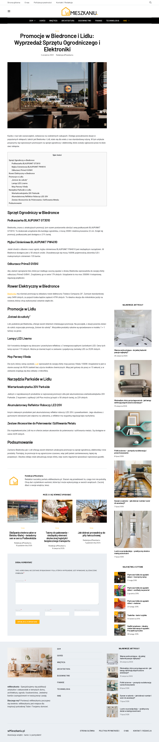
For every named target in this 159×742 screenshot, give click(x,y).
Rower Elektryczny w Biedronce (22, 173)
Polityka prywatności (43, 2)
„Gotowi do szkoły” (19, 180)
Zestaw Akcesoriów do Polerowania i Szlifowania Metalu (35, 200)
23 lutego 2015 (132, 607)
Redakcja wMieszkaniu (64, 55)
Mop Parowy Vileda (20, 187)
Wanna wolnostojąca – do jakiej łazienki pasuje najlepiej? (130, 351)
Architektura (67, 21)
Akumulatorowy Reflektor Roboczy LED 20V (30, 196)
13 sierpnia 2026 (120, 406)
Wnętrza (53, 21)
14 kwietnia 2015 (133, 619)
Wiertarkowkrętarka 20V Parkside (25, 193)
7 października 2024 (92, 543)
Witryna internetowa (82, 610)
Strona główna (13, 2)
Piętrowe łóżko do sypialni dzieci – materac (138, 602)
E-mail (48, 610)
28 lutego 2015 (132, 634)
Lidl (36, 364)
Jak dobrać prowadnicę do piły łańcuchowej (91, 534)
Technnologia (112, 21)
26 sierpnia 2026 (120, 356)
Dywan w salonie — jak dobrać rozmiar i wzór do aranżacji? (132, 502)
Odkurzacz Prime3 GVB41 (22, 170)
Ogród (42, 21)
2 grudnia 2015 (133, 593)
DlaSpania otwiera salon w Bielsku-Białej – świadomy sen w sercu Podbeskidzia (22, 535)
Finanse (98, 21)
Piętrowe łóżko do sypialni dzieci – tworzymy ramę (138, 575)
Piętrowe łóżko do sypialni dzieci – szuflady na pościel (138, 589)
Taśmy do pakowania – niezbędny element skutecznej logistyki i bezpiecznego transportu (57, 537)
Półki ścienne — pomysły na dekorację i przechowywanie (130, 451)
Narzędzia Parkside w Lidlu (20, 190)
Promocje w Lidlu (16, 177)
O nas (27, 2)
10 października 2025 (24, 545)
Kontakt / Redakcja (64, 2)
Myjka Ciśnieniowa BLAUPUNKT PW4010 (29, 167)
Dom (31, 21)
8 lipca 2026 (119, 456)
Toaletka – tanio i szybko (137, 615)
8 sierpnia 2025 (58, 548)
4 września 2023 (47, 55)
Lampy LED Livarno (20, 183)
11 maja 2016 (132, 580)
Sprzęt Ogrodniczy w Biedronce (21, 160)
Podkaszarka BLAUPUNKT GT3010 (26, 163)
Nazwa (18, 610)
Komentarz (19, 581)
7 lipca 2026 (119, 506)
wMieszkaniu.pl (16, 730)
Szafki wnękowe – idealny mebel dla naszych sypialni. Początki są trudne (138, 628)
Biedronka (11, 294)
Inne (125, 21)
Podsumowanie (15, 203)
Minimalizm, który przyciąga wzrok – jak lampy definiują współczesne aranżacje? (132, 401)
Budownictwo (84, 21)
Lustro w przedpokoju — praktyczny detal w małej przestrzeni (132, 552)
